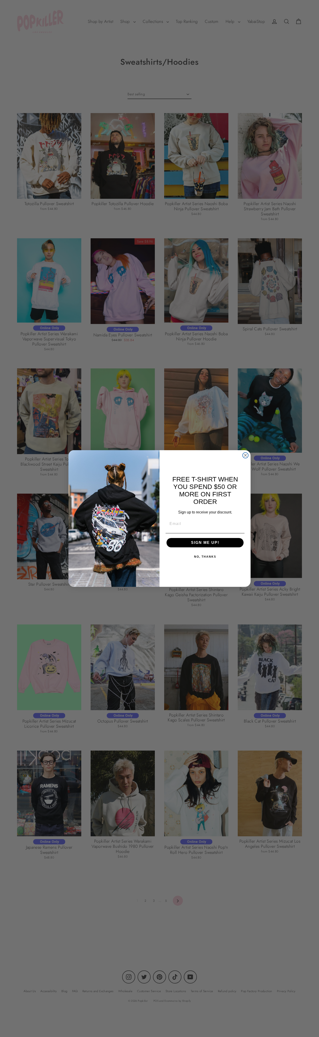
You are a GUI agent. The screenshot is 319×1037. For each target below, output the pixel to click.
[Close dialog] (245, 455)
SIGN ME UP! (205, 543)
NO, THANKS (205, 556)
